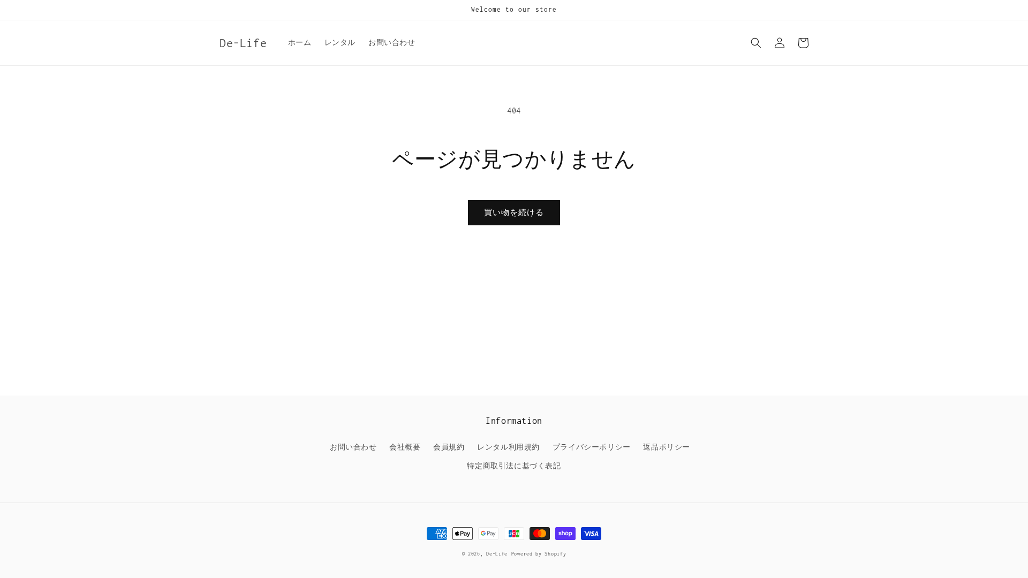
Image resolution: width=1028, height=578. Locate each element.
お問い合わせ (353, 447)
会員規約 (448, 447)
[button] (756, 43)
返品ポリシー (666, 447)
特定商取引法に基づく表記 (514, 466)
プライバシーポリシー (592, 447)
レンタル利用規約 (508, 447)
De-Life (497, 554)
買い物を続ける (514, 212)
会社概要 (404, 447)
